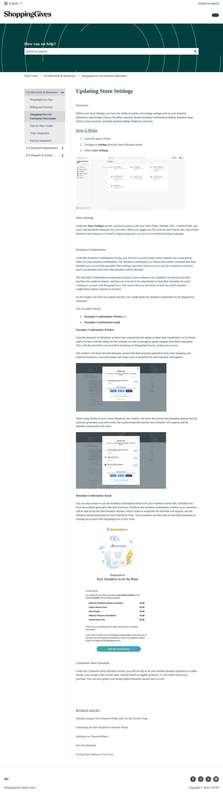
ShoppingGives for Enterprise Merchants (104, 75)
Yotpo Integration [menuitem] (39, 133)
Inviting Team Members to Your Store (95, 754)
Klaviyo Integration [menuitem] (40, 140)
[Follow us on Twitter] (208, 779)
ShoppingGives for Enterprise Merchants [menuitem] (43, 116)
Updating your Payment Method (92, 736)
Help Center (31, 75)
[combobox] (108, 51)
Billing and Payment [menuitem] (41, 107)
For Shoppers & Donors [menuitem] (39, 155)
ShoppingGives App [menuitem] (41, 99)
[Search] (195, 51)
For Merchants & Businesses (59, 75)
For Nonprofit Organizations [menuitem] (41, 147)
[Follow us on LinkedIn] (216, 779)
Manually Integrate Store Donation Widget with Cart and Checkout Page (111, 718)
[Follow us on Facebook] (193, 779)
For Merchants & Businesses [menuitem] (42, 92)
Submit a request (208, 3)
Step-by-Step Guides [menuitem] (41, 125)
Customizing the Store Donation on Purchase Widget (102, 727)
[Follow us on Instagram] (200, 779)
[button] (62, 92)
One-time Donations (86, 745)
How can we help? (40, 44)
